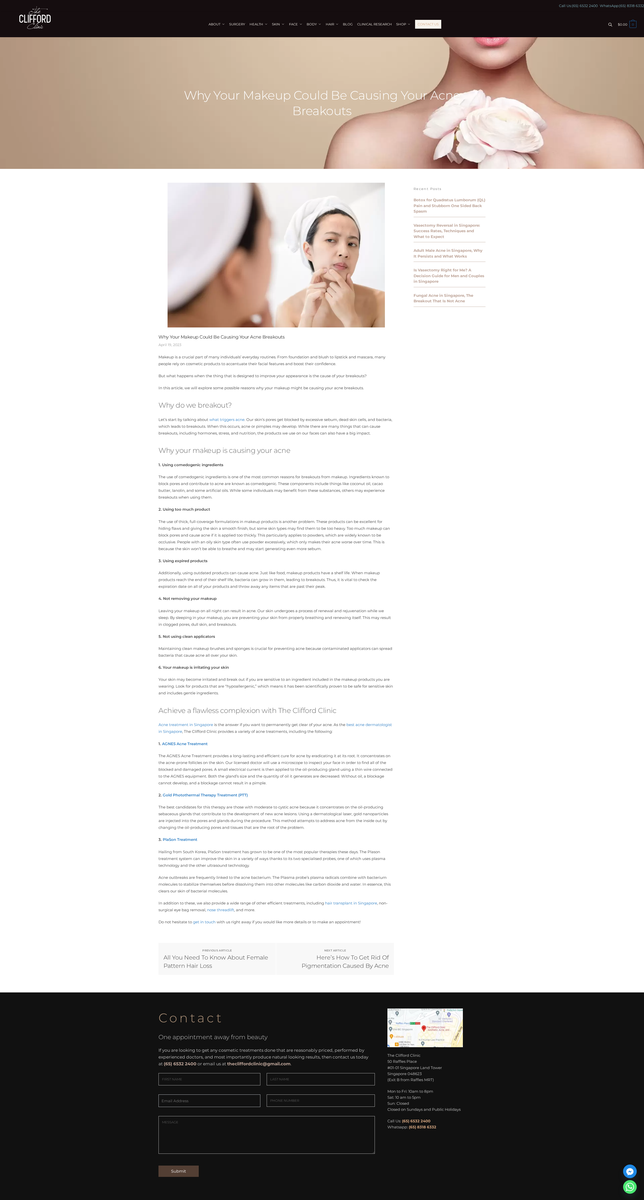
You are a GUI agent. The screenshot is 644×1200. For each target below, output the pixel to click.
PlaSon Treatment (180, 839)
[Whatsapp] (630, 1187)
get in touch (204, 922)
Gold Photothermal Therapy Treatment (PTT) (205, 795)
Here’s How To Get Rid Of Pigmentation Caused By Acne (345, 961)
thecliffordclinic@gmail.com (259, 1063)
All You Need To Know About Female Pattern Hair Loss (216, 961)
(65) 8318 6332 (631, 6)
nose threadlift (220, 909)
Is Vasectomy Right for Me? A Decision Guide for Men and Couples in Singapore (449, 276)
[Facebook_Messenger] (630, 1171)
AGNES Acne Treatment (185, 743)
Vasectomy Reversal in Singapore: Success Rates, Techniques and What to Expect (447, 231)
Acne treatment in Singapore (185, 724)
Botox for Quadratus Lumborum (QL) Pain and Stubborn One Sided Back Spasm (449, 206)
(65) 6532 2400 (585, 6)
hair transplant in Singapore (351, 903)
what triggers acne (227, 419)
